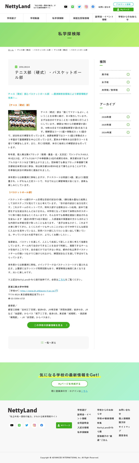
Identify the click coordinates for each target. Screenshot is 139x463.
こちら (61, 279)
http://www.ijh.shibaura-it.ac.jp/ (38, 290)
